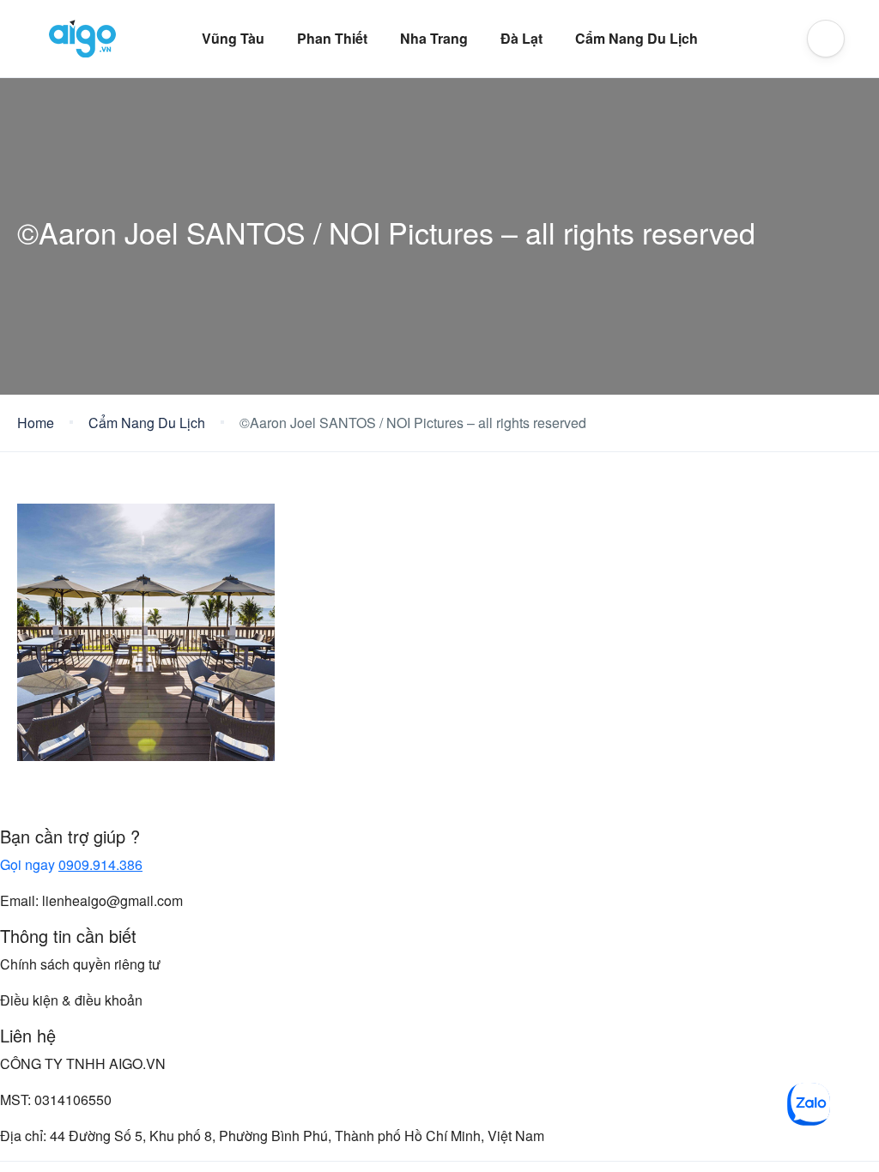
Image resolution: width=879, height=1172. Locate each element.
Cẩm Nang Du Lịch (636, 38)
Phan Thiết (332, 38)
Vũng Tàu (233, 38)
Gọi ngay (71, 864)
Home (35, 423)
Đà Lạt (521, 38)
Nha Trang (434, 38)
